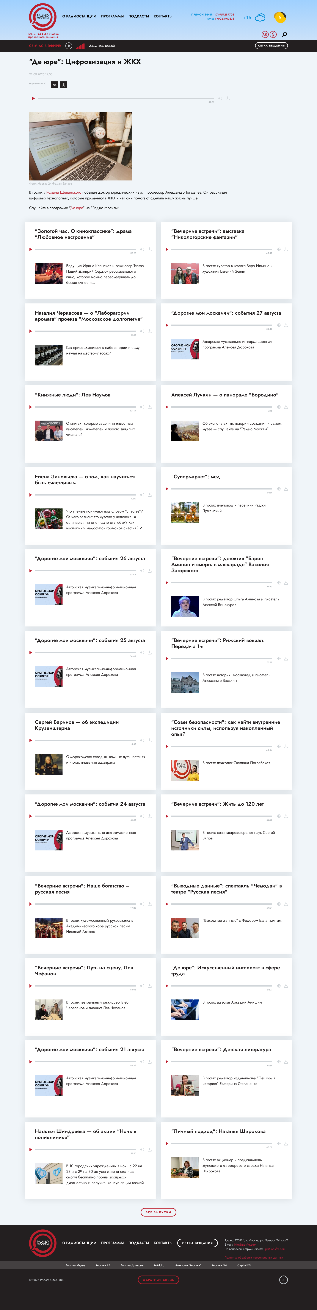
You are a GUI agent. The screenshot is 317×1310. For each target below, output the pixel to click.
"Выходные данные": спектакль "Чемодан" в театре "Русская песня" (226, 888)
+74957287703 (224, 14)
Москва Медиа (75, 1265)
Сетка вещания (271, 46)
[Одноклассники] (63, 84)
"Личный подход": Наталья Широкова (218, 1131)
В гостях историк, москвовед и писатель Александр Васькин (236, 677)
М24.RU (159, 1265)
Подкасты (139, 16)
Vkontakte (265, 34)
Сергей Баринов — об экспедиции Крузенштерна (77, 725)
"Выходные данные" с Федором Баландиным (241, 920)
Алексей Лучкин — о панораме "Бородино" (225, 394)
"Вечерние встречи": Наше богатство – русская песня (82, 888)
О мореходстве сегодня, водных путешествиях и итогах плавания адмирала (105, 759)
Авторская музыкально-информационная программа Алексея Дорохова (237, 344)
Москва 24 (103, 1265)
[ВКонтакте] (54, 84)
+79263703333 (224, 19)
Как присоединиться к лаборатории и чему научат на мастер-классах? (103, 350)
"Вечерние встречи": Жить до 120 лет (217, 804)
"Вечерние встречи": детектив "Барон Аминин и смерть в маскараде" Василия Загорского (220, 564)
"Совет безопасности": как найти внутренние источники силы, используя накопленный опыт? (225, 728)
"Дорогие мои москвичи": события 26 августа (90, 558)
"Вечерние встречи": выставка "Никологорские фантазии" (208, 234)
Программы (112, 16)
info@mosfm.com (245, 1244)
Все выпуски (158, 1212)
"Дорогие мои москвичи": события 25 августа (90, 640)
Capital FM (244, 1265)
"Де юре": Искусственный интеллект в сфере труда (225, 970)
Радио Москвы (42, 17)
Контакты (163, 16)
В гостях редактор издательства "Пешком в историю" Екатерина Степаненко (238, 1080)
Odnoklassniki (273, 34)
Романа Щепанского (63, 192)
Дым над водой (102, 45)
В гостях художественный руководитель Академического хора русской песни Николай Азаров (99, 926)
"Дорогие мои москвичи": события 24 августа (90, 804)
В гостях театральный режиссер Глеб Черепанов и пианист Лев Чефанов (97, 1005)
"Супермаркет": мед (195, 476)
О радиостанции (79, 16)
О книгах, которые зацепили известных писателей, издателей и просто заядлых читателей (100, 429)
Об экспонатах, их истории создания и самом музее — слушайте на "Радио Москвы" (241, 426)
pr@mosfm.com (275, 1249)
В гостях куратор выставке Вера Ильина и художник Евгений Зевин (237, 268)
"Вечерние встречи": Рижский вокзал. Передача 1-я (218, 643)
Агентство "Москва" (188, 1265)
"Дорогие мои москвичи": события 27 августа (226, 313)
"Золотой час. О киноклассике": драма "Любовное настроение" (83, 234)
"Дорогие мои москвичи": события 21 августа (89, 1049)
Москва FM (219, 1265)
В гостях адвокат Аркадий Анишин (232, 1002)
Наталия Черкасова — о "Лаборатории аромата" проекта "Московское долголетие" (89, 316)
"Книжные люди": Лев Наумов (72, 394)
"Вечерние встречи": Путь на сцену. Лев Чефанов (84, 970)
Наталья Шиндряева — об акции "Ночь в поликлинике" (85, 1134)
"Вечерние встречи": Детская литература (221, 1049)
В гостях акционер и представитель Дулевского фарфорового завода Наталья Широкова (238, 1165)
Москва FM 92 (42, 1243)
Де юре (76, 208)
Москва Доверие (132, 1265)
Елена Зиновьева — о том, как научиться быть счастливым (85, 479)
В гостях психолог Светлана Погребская (236, 763)
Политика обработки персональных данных (253, 1257)
